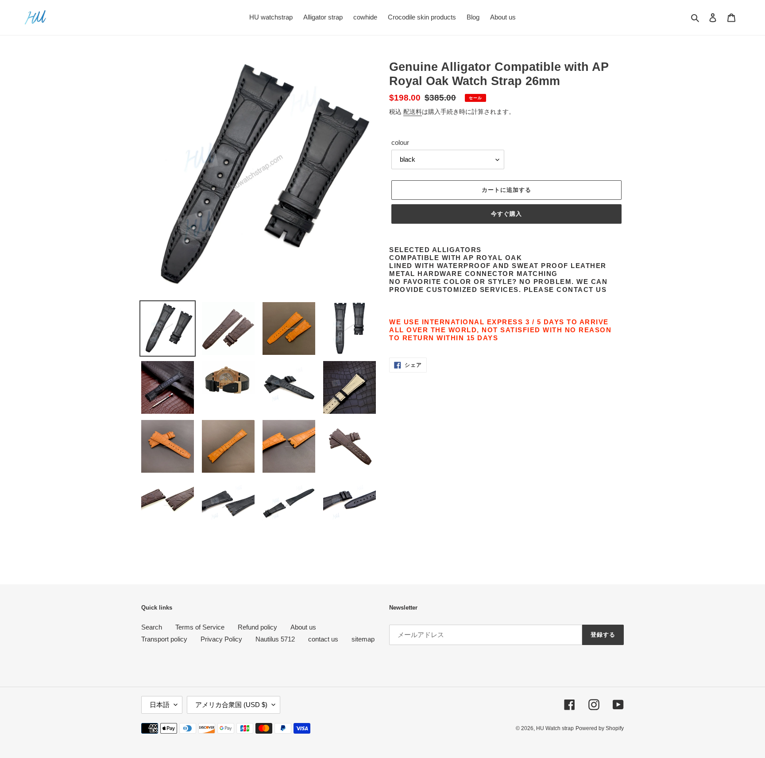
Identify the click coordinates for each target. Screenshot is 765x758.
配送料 (412, 111)
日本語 (160, 704)
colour (400, 142)
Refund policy (257, 627)
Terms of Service (199, 627)
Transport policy (164, 639)
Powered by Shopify (600, 728)
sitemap (363, 639)
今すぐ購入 (506, 213)
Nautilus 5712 (275, 639)
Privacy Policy (221, 639)
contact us (323, 639)
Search (151, 627)
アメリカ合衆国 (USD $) (231, 704)
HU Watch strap (555, 728)
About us (303, 627)
